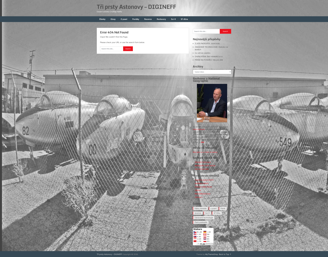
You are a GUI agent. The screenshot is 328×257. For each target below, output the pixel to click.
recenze (197, 213)
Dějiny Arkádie (200, 208)
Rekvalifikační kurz (203, 194)
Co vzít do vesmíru (202, 53)
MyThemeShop (211, 254)
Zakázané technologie (203, 218)
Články (102, 19)
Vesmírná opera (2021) (204, 180)
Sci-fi (173, 19)
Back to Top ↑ (225, 254)
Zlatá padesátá (200, 222)
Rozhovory (161, 19)
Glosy (113, 19)
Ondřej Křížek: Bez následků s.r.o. (209, 56)
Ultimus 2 (198, 197)
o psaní (214, 208)
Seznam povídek (202, 169)
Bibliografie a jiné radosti (205, 165)
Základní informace (203, 162)
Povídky (135, 19)
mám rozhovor (199, 129)
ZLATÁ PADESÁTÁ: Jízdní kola (207, 43)
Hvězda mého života (203, 187)
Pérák (223, 208)
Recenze (148, 19)
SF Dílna (217, 213)
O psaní (124, 19)
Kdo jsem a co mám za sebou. (205, 152)
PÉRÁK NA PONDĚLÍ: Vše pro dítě (209, 60)
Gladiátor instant (201, 183)
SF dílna (184, 19)
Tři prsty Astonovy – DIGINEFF (136, 6)
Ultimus (198, 190)
